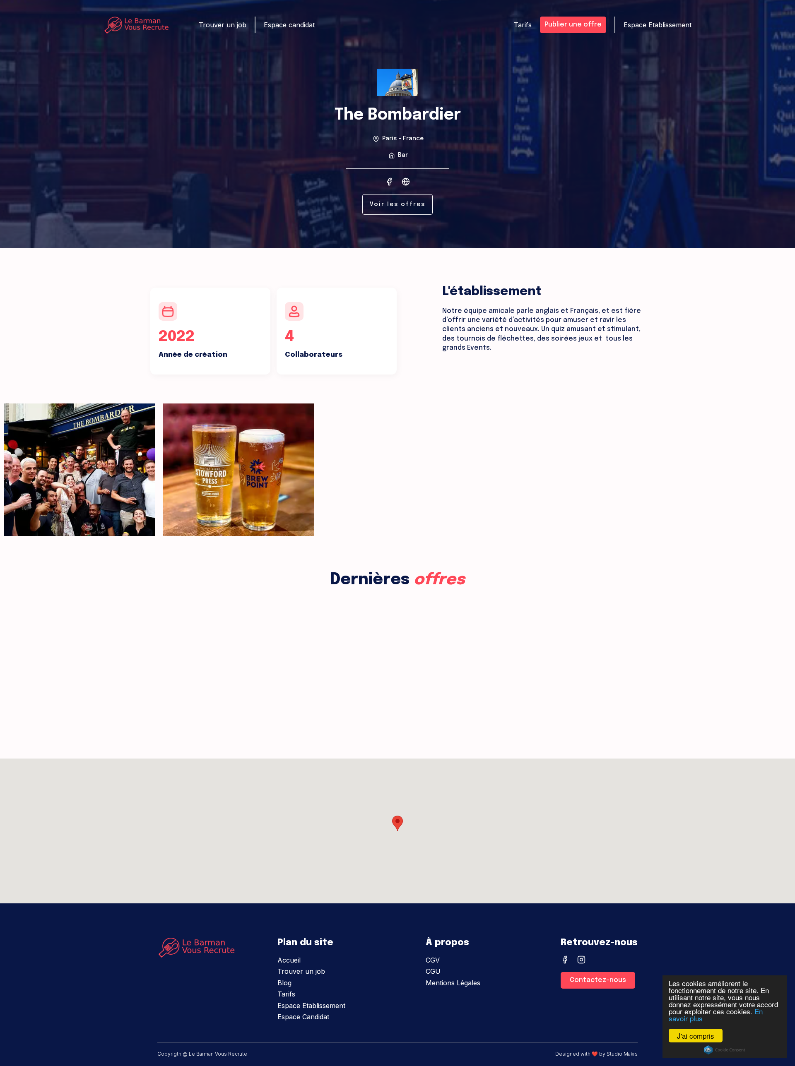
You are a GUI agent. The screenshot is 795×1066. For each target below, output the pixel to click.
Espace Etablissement (657, 25)
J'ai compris (695, 1035)
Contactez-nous (598, 980)
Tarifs (523, 25)
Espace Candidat (303, 1017)
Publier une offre (573, 24)
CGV (433, 960)
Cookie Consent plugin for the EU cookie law (724, 1049)
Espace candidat (289, 25)
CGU (433, 971)
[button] (397, 823)
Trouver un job (222, 25)
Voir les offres (397, 204)
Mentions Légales (453, 983)
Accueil (289, 960)
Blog (284, 983)
